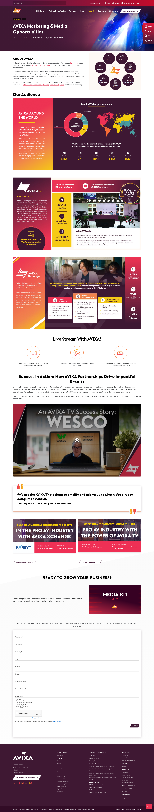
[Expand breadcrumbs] (24, 19)
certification (38, 85)
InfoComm (74, 63)
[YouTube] (18, 783)
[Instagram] (30, 783)
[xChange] (26, 783)
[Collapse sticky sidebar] (142, 28)
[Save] (145, 35)
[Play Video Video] (77, 440)
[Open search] (15, 3)
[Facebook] (22, 783)
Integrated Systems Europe (40, 65)
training (46, 85)
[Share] (145, 40)
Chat (148, 807)
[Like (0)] (145, 31)
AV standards (28, 85)
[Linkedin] (14, 783)
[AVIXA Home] (17, 10)
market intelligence (57, 85)
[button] (96, 3)
